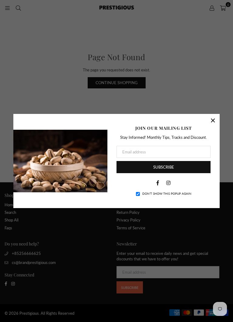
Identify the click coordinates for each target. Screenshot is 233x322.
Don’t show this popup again (166, 193)
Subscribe (163, 167)
